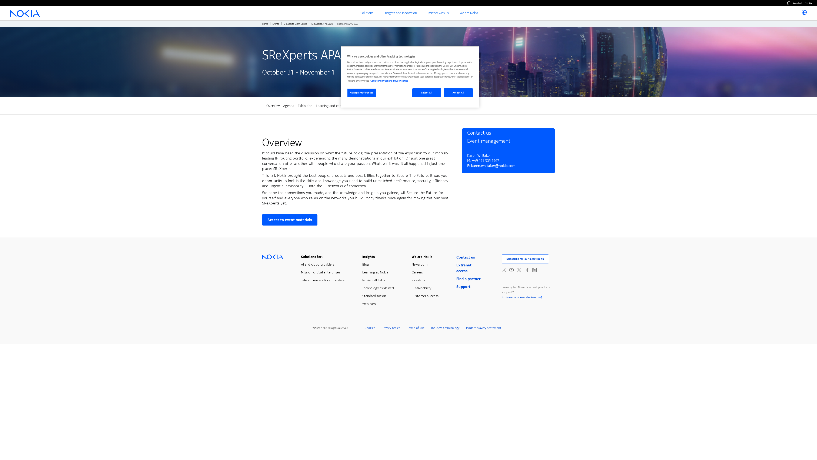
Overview (273, 106)
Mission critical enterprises (320, 272)
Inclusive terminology (445, 328)
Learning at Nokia (375, 272)
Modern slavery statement (483, 328)
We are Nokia (422, 256)
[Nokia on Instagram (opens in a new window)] (504, 270)
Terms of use (415, 328)
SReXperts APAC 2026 (322, 24)
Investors (418, 280)
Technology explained (378, 288)
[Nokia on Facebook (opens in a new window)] (527, 270)
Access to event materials (289, 219)
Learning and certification (335, 106)
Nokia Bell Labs (373, 280)
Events (276, 24)
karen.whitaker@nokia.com (493, 166)
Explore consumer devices (519, 298)
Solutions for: (312, 256)
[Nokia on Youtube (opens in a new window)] (511, 270)
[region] (410, 77)
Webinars (369, 304)
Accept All (458, 92)
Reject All (426, 92)
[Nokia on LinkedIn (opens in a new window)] (534, 270)
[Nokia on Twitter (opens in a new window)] (519, 270)
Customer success (425, 296)
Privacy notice (391, 328)
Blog (365, 264)
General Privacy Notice (396, 80)
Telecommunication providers (322, 280)
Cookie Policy (377, 80)
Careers (417, 272)
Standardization (374, 296)
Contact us (465, 257)
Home (265, 24)
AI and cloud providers (317, 264)
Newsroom (419, 264)
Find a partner (468, 278)
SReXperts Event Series (295, 24)
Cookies (370, 328)
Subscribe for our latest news (525, 259)
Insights (368, 256)
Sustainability (421, 288)
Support (463, 286)
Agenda (288, 106)
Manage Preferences (361, 92)
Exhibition (305, 106)
